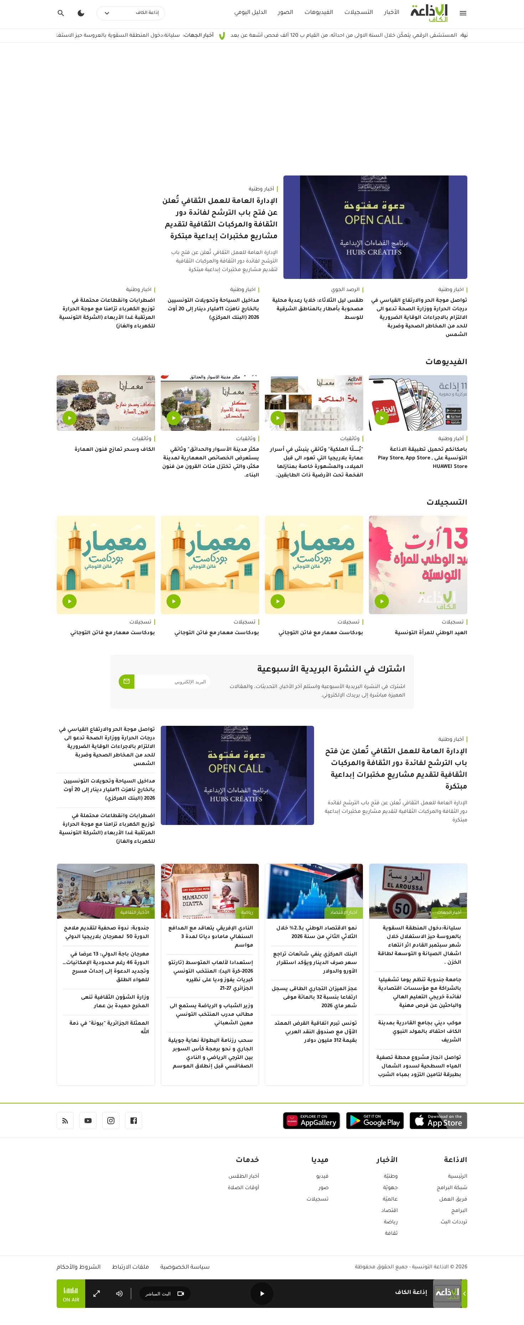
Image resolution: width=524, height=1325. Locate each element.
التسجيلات (358, 13)
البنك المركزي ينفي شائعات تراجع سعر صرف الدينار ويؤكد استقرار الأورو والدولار (315, 963)
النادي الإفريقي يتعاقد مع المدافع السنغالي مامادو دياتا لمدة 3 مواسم (210, 937)
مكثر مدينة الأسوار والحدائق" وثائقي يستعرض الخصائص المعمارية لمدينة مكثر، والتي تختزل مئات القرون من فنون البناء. (210, 463)
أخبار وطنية (261, 190)
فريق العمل (453, 1200)
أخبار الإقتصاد (343, 913)
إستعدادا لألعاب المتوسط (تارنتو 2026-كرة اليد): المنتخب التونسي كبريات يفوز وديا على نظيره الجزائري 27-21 (210, 976)
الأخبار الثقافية (134, 913)
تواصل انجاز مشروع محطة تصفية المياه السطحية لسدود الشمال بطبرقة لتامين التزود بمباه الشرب (418, 1066)
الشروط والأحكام (79, 1267)
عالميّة (390, 1200)
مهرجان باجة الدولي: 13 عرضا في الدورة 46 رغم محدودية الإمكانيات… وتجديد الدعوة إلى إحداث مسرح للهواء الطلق (106, 967)
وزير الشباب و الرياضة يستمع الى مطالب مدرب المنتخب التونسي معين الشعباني (211, 1015)
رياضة (247, 913)
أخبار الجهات (449, 913)
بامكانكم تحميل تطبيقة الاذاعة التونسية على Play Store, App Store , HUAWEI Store (422, 458)
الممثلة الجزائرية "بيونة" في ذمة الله (109, 1028)
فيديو (322, 1177)
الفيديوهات (318, 13)
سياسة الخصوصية (185, 1267)
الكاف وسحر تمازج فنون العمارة (115, 450)
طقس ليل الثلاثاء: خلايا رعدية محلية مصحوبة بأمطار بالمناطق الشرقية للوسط (317, 309)
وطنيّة (391, 1177)
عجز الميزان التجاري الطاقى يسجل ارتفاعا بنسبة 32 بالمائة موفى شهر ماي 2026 (314, 998)
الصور (285, 13)
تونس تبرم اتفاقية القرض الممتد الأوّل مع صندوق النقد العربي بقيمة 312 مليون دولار (315, 1032)
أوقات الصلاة (243, 1188)
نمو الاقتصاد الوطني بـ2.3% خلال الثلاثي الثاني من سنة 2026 (316, 933)
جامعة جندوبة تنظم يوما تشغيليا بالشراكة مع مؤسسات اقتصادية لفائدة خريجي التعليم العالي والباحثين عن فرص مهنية (419, 993)
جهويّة (390, 1188)
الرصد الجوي (345, 290)
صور (324, 1188)
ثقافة (391, 1234)
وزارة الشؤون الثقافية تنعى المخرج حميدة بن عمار (115, 1002)
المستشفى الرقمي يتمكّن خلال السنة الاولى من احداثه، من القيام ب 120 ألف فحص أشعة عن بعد (393, 36)
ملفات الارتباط (130, 1267)
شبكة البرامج (452, 1188)
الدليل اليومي (250, 13)
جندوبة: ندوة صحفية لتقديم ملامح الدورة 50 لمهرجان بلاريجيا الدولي (106, 933)
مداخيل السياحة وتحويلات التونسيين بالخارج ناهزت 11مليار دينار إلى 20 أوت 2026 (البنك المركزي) (213, 309)
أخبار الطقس (243, 1177)
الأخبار (391, 13)
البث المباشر (158, 1293)
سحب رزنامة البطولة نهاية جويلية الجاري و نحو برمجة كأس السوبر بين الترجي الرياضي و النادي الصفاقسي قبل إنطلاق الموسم (210, 1054)
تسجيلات (453, 623)
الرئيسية (457, 1177)
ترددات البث (454, 1222)
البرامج (459, 1211)
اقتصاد (389, 1211)
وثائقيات (350, 439)
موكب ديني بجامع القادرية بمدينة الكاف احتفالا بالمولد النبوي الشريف (419, 1032)
